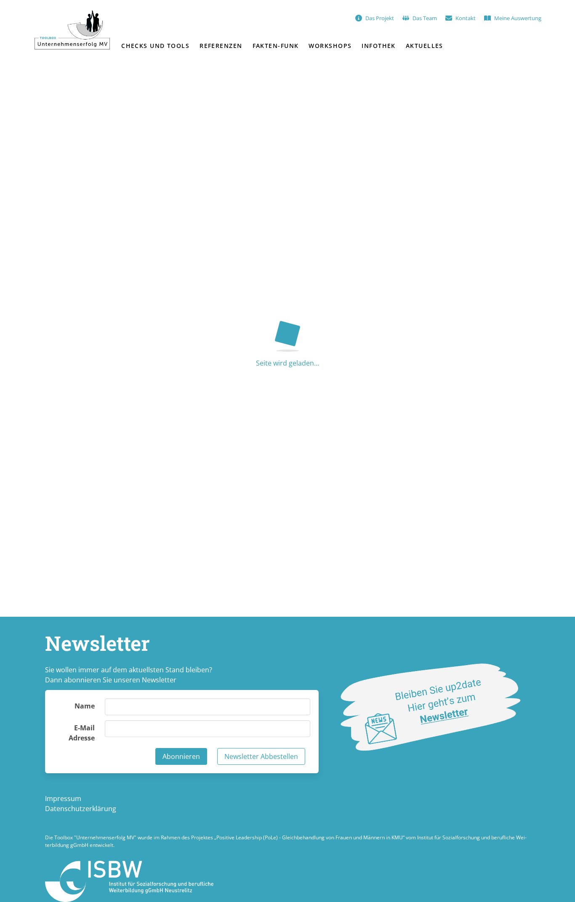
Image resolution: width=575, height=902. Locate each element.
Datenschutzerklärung (80, 808)
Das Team (425, 18)
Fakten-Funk (276, 46)
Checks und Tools (155, 46)
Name (85, 706)
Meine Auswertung (517, 18)
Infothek (379, 46)
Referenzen (221, 46)
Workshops (330, 46)
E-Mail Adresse (82, 733)
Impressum (63, 798)
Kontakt (465, 18)
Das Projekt (379, 18)
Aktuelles (424, 46)
